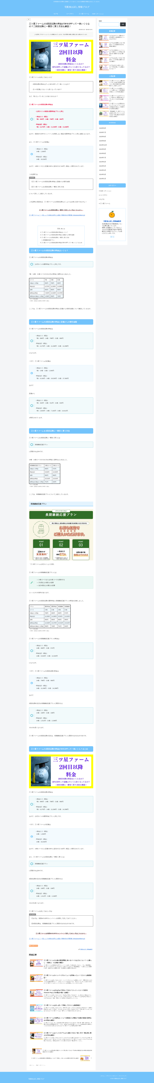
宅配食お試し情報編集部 (112, 221)
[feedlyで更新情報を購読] (111, 237)
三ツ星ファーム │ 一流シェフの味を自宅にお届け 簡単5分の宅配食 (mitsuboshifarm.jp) (57, 215)
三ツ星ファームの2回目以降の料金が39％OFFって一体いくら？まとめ (61, 242)
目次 (58, 228)
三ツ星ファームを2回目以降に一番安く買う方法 (55, 237)
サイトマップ (122, 1076)
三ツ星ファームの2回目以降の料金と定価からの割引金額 (57, 235)
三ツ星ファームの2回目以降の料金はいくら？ (54, 232)
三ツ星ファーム (34, 945)
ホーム (103, 1076)
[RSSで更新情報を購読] (113, 237)
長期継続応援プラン (49, 240)
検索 (100, 21)
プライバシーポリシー (111, 1076)
